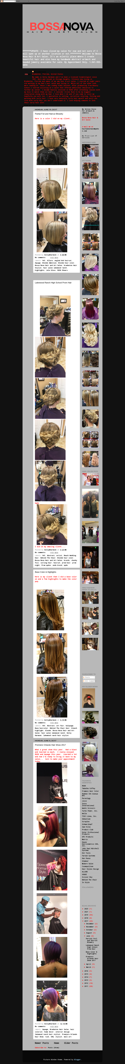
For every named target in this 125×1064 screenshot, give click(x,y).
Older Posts (71, 1042)
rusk (47, 1037)
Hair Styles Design (90, 869)
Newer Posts (42, 1042)
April (89, 964)
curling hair (46, 563)
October (90, 930)
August (89, 933)
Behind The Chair (48, 558)
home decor (49, 1032)
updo (66, 565)
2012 (86, 983)
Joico (84, 801)
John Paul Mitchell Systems (90, 849)
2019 (86, 915)
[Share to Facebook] (56, 258)
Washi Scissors (88, 808)
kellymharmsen (40, 72)
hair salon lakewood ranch (55, 268)
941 (43, 260)
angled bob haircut (63, 260)
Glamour (85, 861)
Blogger (77, 1059)
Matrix (85, 839)
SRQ (52, 1037)
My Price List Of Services (89, 137)
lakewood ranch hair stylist (56, 735)
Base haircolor (41, 728)
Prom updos (46, 565)
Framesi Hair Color (90, 791)
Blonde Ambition (49, 263)
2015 (86, 974)
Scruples (86, 821)
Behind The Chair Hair (60, 728)
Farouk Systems (88, 856)
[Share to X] (54, 258)
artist (59, 555)
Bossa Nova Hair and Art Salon (48, 265)
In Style (86, 882)
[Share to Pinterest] (57, 258)
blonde (48, 730)
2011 (86, 986)
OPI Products (87, 837)
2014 (86, 977)
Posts (87, 677)
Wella (84, 813)
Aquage (38, 263)
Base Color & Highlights (45, 572)
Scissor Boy (87, 877)
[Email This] (51, 258)
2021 (86, 912)
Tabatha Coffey (88, 788)
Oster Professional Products (90, 833)
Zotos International (88, 804)
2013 (86, 980)
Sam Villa (86, 827)
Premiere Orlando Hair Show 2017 (50, 745)
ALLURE (85, 872)
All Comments (90, 681)
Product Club (87, 830)
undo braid (57, 565)
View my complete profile (35, 105)
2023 (86, 909)
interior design (63, 1032)
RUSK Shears (62, 270)
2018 (86, 918)
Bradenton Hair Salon (59, 1029)
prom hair (66, 563)
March (89, 967)
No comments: (41, 257)
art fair (60, 726)
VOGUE (84, 874)
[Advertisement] (56, 276)
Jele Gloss (51, 270)
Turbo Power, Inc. (90, 811)
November (90, 927)
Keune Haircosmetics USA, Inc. (90, 844)
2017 (86, 921)
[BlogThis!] (52, 258)
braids (67, 560)
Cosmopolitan (87, 866)
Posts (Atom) (53, 1048)
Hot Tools (86, 853)
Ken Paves (86, 858)
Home (56, 1042)
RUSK (84, 786)
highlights (39, 270)
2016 (86, 971)
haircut (57, 563)
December (90, 924)
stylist (59, 1037)
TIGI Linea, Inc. (89, 816)
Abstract (51, 555)
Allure (50, 260)
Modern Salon (87, 864)
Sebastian (86, 819)
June (88, 936)
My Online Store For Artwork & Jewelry (89, 111)
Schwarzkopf (87, 824)
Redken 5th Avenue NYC (90, 795)
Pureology (86, 798)
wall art (67, 1037)
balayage (69, 726)
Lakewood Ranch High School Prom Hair (53, 282)
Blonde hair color (66, 263)
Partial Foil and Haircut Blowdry (49, 114)
